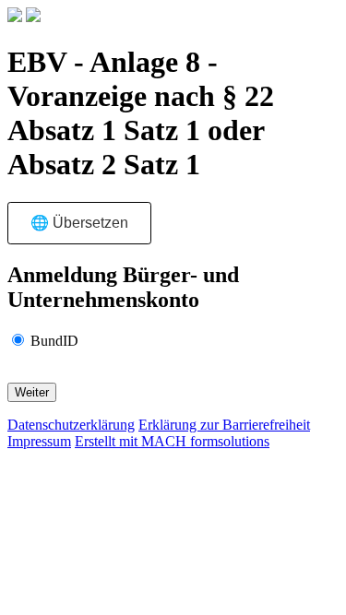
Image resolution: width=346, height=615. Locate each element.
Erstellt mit (172, 441)
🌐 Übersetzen (79, 223)
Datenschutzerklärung (71, 424)
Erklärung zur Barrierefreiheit (224, 424)
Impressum (39, 441)
